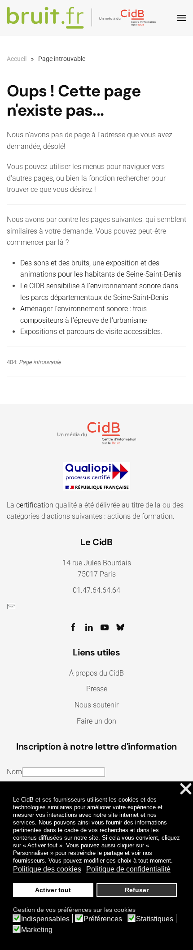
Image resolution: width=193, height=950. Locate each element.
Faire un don (96, 721)
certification (34, 505)
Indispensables (45, 919)
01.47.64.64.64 (96, 590)
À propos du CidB (96, 673)
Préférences (102, 919)
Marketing (37, 929)
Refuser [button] (137, 890)
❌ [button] (186, 789)
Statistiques (154, 919)
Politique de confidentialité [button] (128, 869)
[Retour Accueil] (83, 18)
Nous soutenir (96, 705)
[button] (181, 18)
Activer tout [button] (53, 890)
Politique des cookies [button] (47, 869)
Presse (96, 689)
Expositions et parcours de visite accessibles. (91, 331)
